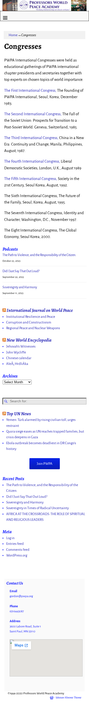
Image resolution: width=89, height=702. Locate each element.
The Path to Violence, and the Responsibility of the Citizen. (39, 255)
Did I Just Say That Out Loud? (21, 271)
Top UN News (19, 413)
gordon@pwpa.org (21, 596)
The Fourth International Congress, (32, 161)
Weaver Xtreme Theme (68, 697)
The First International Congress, (30, 90)
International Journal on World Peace (40, 310)
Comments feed (17, 550)
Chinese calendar (18, 358)
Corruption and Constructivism (28, 322)
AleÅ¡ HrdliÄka (17, 364)
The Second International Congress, (33, 114)
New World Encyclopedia (29, 340)
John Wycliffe (16, 352)
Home (13, 35)
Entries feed (15, 544)
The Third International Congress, (31, 138)
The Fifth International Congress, (30, 179)
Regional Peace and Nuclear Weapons (33, 328)
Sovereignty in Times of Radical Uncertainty (37, 508)
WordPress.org (16, 555)
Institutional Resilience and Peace (30, 317)
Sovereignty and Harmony (19, 287)
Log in (10, 538)
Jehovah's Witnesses (21, 346)
